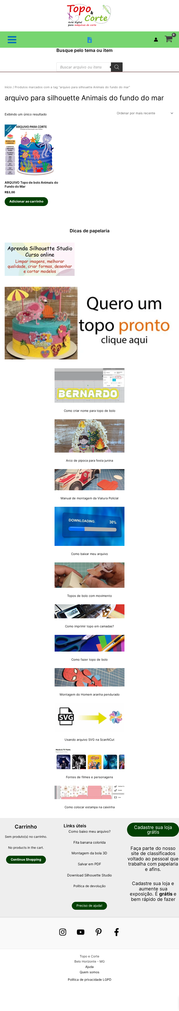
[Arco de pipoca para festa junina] (89, 436)
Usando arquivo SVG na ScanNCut (89, 739)
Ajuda (89, 967)
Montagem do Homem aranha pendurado (90, 694)
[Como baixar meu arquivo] (89, 526)
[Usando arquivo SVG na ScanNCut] (89, 717)
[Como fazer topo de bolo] (89, 643)
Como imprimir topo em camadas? (89, 626)
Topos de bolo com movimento (89, 596)
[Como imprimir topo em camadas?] (89, 611)
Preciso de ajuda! (89, 905)
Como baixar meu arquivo (89, 554)
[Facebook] (116, 932)
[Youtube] (81, 932)
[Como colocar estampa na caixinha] (89, 792)
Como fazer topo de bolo (89, 659)
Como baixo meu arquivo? (89, 831)
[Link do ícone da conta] (156, 39)
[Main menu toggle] (12, 39)
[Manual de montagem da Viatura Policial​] (89, 479)
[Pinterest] (99, 932)
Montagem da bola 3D (89, 853)
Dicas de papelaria (90, 230)
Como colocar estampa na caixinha (90, 807)
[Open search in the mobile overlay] (89, 67)
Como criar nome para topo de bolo (89, 411)
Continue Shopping (26, 859)
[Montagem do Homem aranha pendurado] (89, 677)
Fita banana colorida (89, 842)
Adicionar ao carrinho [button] (26, 201)
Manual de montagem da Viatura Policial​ (89, 498)
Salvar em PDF (89, 864)
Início (8, 87)
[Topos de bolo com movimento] (89, 575)
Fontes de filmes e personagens (89, 777)
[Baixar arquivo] (90, 40)
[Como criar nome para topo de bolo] (89, 385)
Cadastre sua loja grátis (153, 830)
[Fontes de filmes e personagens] (89, 758)
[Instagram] (63, 932)
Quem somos (89, 972)
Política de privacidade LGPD (89, 979)
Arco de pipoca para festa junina (89, 460)
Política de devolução (89, 886)
